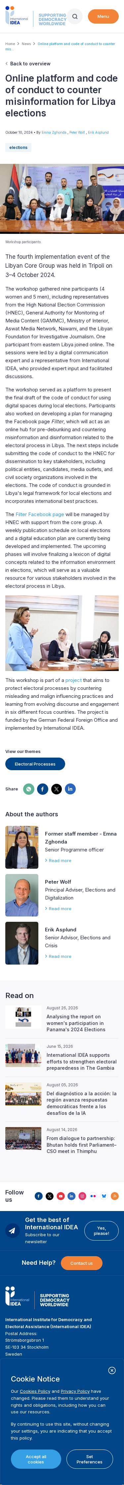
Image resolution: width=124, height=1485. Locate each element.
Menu (103, 16)
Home (10, 44)
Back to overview (30, 63)
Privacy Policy (75, 1391)
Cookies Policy (35, 1391)
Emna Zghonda (54, 132)
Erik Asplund (98, 132)
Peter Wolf (77, 132)
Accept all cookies (36, 1459)
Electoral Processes (35, 764)
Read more (60, 860)
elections (18, 147)
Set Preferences (90, 1459)
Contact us (81, 1263)
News (26, 44)
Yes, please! (101, 1230)
